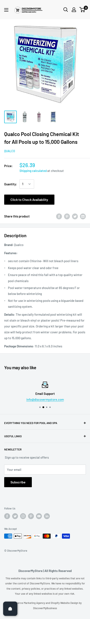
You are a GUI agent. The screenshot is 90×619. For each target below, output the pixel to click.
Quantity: (10, 184)
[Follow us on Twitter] (15, 516)
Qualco (9, 151)
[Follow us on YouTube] (39, 516)
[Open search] (65, 9)
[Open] (10, 609)
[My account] (74, 9)
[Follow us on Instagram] (23, 516)
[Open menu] (6, 10)
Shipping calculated (33, 171)
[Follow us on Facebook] (7, 516)
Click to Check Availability (29, 200)
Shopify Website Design (65, 603)
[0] (82, 9)
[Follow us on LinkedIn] (47, 516)
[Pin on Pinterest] (67, 216)
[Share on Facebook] (59, 216)
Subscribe (18, 482)
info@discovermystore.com (45, 399)
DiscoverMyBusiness (45, 608)
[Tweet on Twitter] (75, 216)
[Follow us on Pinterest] (31, 516)
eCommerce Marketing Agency (27, 603)
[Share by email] (83, 216)
